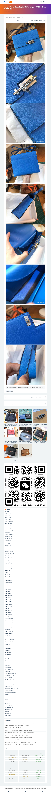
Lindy (6, 608)
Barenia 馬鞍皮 (8, 669)
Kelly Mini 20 (7, 631)
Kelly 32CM (38, 761)
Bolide (6, 532)
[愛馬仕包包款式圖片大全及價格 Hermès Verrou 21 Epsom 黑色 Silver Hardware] (11, 451)
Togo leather (7, 686)
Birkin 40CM (7, 528)
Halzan (6, 562)
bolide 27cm (7, 538)
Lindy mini (7, 614)
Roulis (6, 644)
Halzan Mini (7, 568)
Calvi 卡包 (7, 543)
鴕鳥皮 (6, 694)
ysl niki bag (25, 776)
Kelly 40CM (7, 589)
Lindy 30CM (7, 612)
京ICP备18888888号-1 (34, 788)
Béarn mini (7, 513)
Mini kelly (7, 629)
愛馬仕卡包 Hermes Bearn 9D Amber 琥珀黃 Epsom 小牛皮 (16, 727)
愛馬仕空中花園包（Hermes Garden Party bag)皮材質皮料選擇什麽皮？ (19, 744)
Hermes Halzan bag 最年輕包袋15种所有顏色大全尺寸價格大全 (17, 725)
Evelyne (6, 555)
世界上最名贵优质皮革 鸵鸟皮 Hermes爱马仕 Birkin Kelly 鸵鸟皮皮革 (18, 737)
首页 (11, 17)
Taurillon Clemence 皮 (9, 684)
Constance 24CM (8, 549)
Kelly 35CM (7, 587)
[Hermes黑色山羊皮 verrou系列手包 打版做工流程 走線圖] (25, 416)
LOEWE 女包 (12, 770)
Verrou (14, 17)
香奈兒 (6, 703)
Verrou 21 (18, 17)
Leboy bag (7, 705)
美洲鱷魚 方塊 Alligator (9, 692)
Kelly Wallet (7, 601)
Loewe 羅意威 (25, 770)
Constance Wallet (8, 553)
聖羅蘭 (6, 699)
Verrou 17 (7, 652)
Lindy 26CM (7, 610)
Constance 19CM (8, 547)
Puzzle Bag (7, 627)
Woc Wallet (7, 709)
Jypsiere (6, 576)
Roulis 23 (7, 648)
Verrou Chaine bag (9, 391)
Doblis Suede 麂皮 (8, 675)
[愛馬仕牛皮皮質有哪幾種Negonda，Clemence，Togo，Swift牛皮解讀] (11, 416)
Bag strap (7, 511)
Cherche (6, 660)
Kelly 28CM (7, 582)
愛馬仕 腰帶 (7, 697)
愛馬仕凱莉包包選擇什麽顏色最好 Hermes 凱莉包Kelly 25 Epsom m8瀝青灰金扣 (20, 742)
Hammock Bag (8, 620)
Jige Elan (7, 574)
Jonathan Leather (8, 679)
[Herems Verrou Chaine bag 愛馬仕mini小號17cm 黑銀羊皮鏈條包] (40, 433)
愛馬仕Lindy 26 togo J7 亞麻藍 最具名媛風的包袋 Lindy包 (16, 735)
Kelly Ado (7, 591)
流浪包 (6, 711)
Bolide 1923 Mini (8, 534)
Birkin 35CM (25, 753)
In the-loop (7, 572)
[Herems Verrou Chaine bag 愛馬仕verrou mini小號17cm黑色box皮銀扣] (25, 436)
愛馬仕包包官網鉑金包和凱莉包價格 (17, 788)
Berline (6, 658)
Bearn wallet (7, 515)
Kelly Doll (7, 597)
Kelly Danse (7, 595)
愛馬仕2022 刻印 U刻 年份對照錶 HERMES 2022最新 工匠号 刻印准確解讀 (19, 732)
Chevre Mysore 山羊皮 (9, 673)
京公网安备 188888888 (42, 788)
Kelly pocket (7, 599)
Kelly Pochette (8, 633)
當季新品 (7, 713)
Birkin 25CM (7, 521)
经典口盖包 (7, 715)
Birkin (6, 517)
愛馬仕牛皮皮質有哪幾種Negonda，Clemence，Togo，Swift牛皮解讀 (18, 730)
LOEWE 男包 (7, 625)
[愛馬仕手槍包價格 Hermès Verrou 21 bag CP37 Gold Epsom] (25, 450)
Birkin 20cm (7, 519)
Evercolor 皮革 (8, 677)
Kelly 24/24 (7, 604)
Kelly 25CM (7, 580)
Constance (7, 545)
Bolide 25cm (7, 536)
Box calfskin (7, 671)
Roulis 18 (7, 646)
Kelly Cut (7, 593)
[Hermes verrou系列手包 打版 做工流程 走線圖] (40, 416)
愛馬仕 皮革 (7, 667)
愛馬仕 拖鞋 (7, 665)
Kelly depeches (8, 606)
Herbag (6, 570)
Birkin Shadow (8, 530)
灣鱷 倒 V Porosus (8, 690)
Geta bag (39, 757)
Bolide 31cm (7, 540)
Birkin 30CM (7, 523)
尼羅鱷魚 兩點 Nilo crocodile (10, 688)
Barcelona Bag (8, 618)
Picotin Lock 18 (8, 639)
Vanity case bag (8, 707)
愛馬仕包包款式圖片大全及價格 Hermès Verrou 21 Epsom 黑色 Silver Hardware (11, 460)
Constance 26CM (8, 551)
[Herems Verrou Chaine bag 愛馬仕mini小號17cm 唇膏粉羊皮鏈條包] (11, 432)
